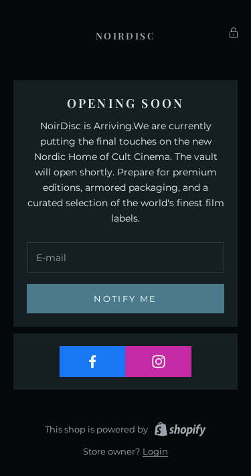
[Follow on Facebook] (92, 361)
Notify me (125, 298)
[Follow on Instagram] (158, 361)
